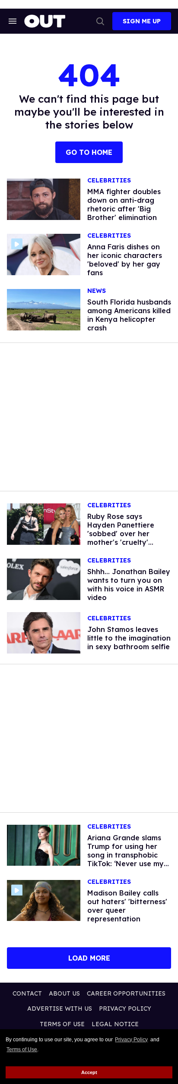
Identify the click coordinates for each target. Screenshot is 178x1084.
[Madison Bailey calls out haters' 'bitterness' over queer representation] (43, 899)
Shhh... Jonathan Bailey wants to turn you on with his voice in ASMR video (128, 584)
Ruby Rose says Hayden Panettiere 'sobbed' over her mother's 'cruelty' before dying (120, 533)
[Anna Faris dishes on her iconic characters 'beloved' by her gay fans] (43, 254)
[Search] (100, 21)
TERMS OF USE (62, 1024)
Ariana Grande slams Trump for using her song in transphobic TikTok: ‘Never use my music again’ (125, 855)
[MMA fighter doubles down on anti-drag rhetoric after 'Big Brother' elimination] (43, 199)
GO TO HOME (89, 152)
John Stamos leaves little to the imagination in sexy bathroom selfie (129, 638)
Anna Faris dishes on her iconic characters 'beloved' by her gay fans (124, 259)
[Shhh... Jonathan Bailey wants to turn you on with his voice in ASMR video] (43, 579)
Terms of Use (21, 1049)
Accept (89, 1072)
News (96, 291)
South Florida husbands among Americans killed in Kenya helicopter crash (129, 315)
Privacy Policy (131, 1040)
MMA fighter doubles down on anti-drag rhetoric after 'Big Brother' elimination (124, 204)
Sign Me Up (142, 21)
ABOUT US (64, 993)
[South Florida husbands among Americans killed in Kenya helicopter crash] (43, 309)
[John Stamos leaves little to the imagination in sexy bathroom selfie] (43, 632)
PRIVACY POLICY (125, 1008)
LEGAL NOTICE (115, 1024)
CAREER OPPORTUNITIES (126, 993)
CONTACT (27, 993)
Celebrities (109, 180)
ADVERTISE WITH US (59, 1008)
